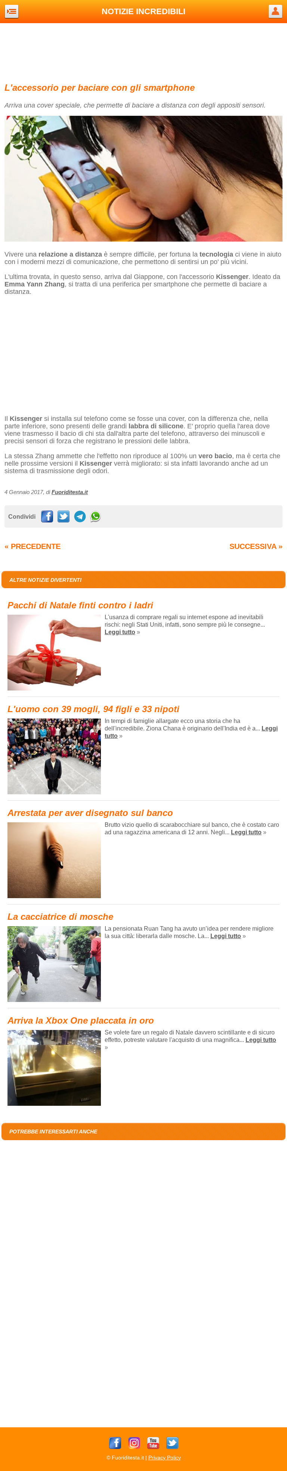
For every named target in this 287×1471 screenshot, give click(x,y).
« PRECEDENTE (32, 546)
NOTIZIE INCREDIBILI (143, 11)
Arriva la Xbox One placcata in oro (80, 1020)
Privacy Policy (164, 1458)
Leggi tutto (120, 632)
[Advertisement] (143, 51)
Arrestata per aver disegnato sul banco (90, 813)
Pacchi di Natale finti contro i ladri (80, 605)
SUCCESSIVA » (256, 546)
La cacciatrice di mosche (60, 917)
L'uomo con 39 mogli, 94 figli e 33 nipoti (93, 709)
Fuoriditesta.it (70, 492)
